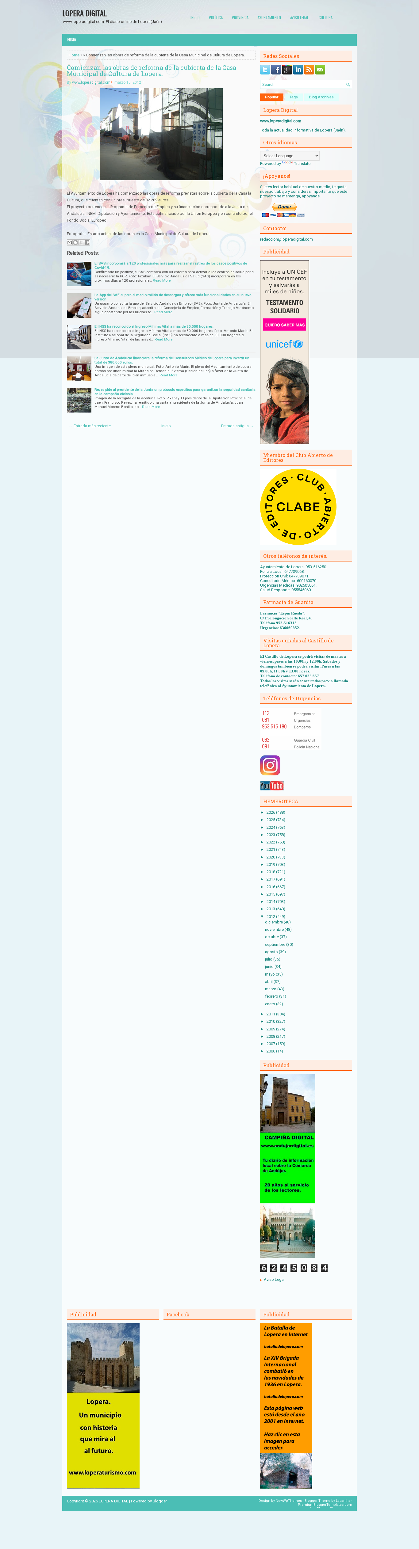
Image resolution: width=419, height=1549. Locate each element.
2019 (271, 864)
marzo (271, 989)
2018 (271, 872)
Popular (272, 97)
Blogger (160, 1501)
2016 (271, 887)
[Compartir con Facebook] (87, 242)
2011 (271, 1014)
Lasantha (343, 1501)
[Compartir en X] (81, 242)
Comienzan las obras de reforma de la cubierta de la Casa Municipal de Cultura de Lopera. (151, 70)
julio (269, 959)
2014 (271, 901)
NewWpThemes (289, 1501)
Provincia (240, 17)
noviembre (275, 929)
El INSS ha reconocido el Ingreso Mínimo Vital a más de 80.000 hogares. (153, 326)
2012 (271, 916)
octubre (272, 936)
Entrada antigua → (237, 426)
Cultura (326, 17)
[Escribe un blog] (75, 242)
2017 (271, 879)
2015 (271, 894)
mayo (270, 974)
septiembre (275, 944)
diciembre (274, 922)
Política (216, 17)
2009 (271, 1029)
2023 (271, 834)
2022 (271, 842)
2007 (271, 1043)
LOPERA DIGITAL (84, 12)
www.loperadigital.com (91, 82)
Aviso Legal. (299, 17)
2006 (271, 1051)
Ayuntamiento (269, 17)
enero (270, 1004)
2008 (271, 1036)
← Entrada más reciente (90, 426)
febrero (272, 996)
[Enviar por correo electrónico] (70, 242)
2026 (271, 812)
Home (74, 55)
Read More (162, 280)
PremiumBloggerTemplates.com (325, 1505)
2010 (271, 1021)
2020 (271, 857)
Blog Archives (321, 97)
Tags (294, 97)
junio (270, 966)
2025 (271, 819)
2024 (271, 827)
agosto (272, 952)
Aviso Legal (274, 1279)
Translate (302, 163)
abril (269, 981)
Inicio (195, 17)
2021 (271, 849)
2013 (271, 909)
